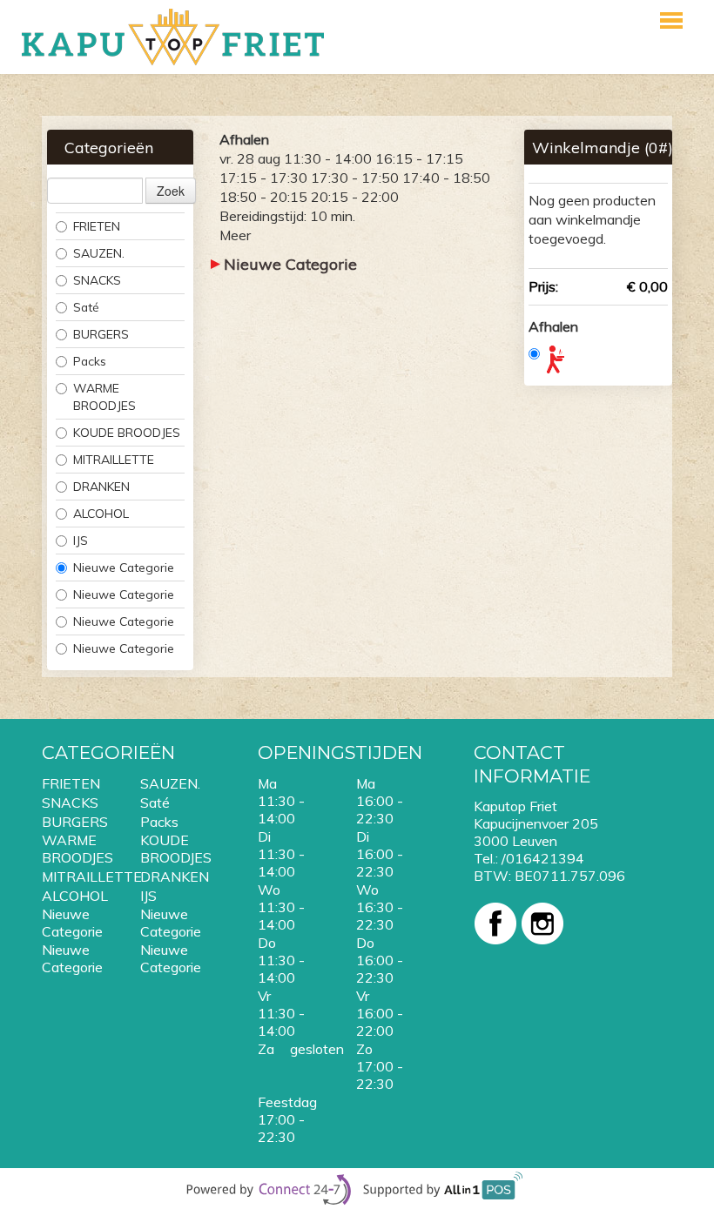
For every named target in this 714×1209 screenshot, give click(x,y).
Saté (86, 306)
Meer (235, 235)
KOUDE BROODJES (126, 432)
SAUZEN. (99, 252)
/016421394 (543, 858)
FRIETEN (96, 225)
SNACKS (97, 279)
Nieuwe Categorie (123, 567)
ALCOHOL (101, 513)
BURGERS (101, 333)
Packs (89, 360)
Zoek (171, 190)
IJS (80, 540)
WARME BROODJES (104, 396)
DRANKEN (101, 486)
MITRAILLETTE (113, 459)
